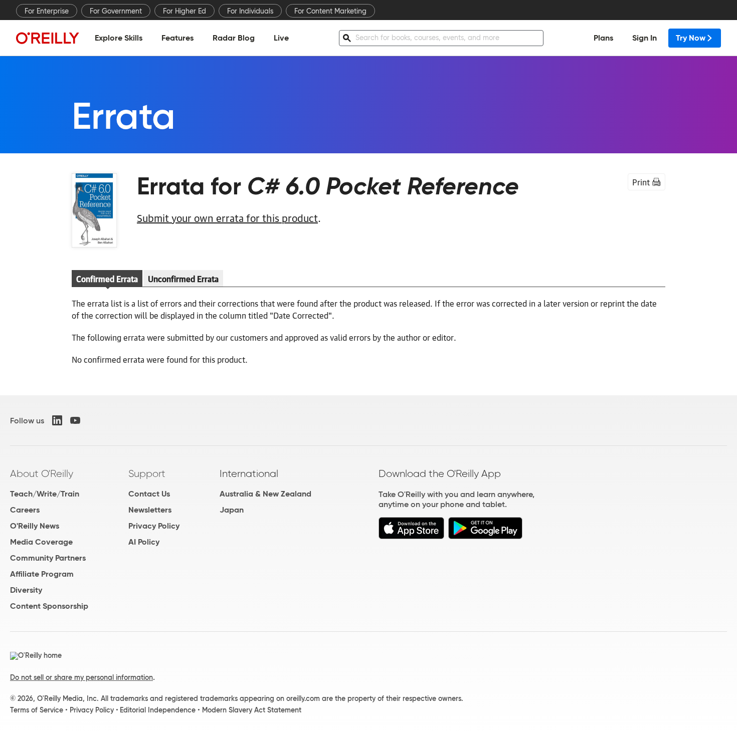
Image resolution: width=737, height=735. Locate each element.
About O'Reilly (41, 473)
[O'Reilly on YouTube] (75, 420)
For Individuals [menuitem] (250, 11)
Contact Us (149, 493)
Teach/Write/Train (44, 493)
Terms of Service (36, 709)
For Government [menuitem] (116, 11)
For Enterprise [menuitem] (47, 11)
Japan (232, 510)
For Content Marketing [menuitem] (330, 11)
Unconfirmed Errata (183, 278)
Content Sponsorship (49, 606)
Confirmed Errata (107, 278)
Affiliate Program (42, 574)
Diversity (26, 590)
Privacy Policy (153, 526)
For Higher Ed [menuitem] (184, 11)
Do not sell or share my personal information (81, 677)
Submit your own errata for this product (227, 217)
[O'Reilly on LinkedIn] (57, 420)
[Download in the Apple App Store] (411, 536)
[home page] (47, 38)
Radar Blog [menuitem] (234, 38)
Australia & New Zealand (265, 493)
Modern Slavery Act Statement (251, 709)
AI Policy (143, 542)
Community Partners (48, 558)
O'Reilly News (34, 526)
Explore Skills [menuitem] (118, 38)
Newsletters (149, 510)
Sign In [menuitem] (644, 38)
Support (146, 473)
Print (641, 181)
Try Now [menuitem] (690, 38)
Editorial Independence (158, 709)
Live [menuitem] (281, 38)
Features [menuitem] (177, 38)
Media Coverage (41, 542)
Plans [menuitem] (603, 38)
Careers (25, 510)
